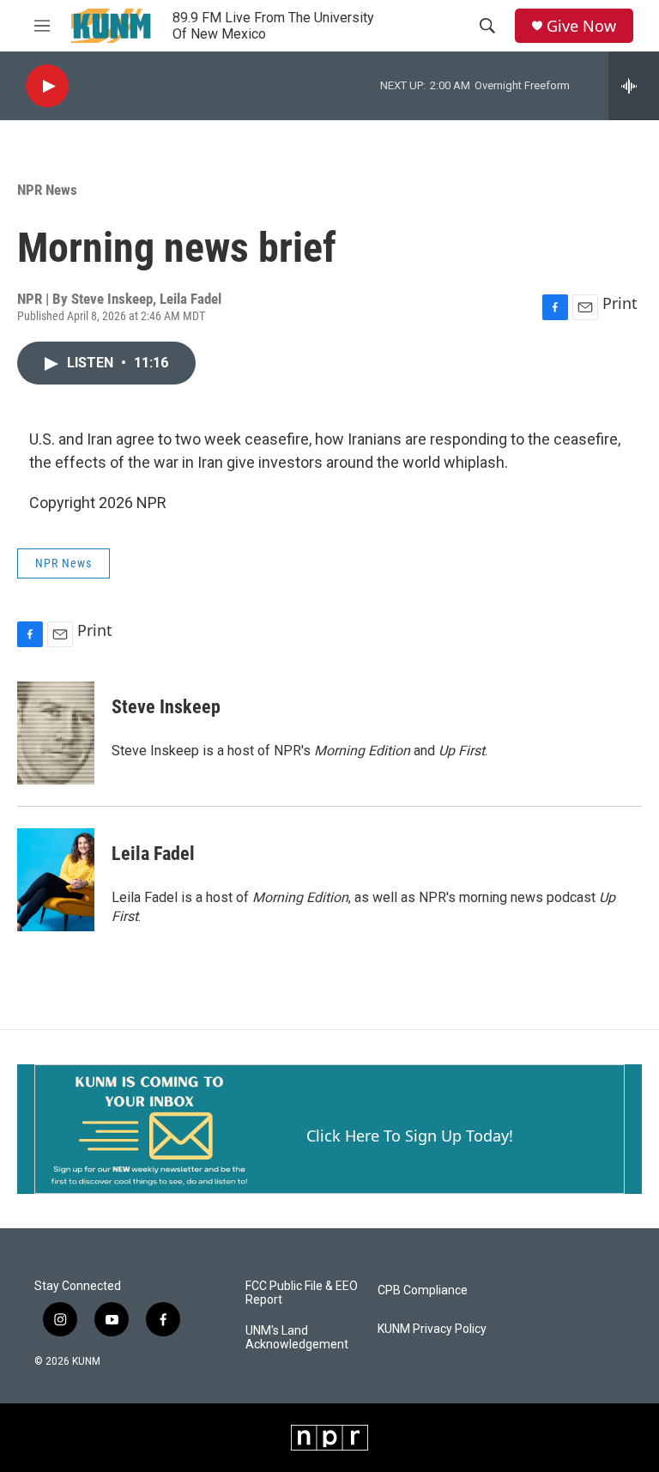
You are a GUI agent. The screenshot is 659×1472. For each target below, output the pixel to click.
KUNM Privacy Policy (432, 1329)
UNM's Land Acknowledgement (296, 1337)
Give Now (581, 26)
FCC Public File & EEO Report (301, 1293)
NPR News (47, 189)
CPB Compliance (423, 1290)
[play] (47, 86)
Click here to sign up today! (409, 1135)
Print (620, 303)
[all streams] (633, 85)
